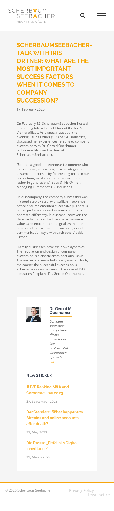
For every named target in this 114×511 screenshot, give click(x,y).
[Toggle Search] (82, 15)
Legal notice (99, 495)
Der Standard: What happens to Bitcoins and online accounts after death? (54, 418)
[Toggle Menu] (101, 15)
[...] (52, 361)
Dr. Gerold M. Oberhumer (61, 310)
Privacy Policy (81, 490)
